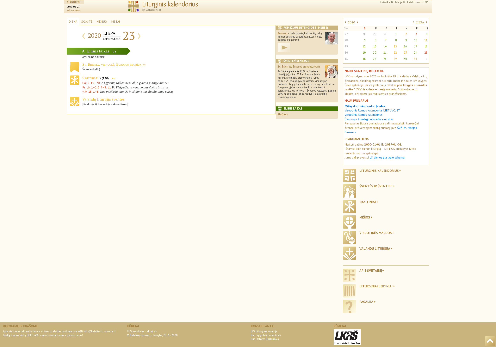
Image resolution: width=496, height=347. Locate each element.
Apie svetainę (370, 270)
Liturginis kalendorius (379, 170)
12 (364, 46)
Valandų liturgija (374, 248)
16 (405, 46)
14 (385, 46)
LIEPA (420, 22)
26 (364, 59)
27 (346, 34)
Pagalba (366, 301)
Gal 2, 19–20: (91, 83)
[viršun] (490, 341)
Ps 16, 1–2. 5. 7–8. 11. (96, 87)
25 (425, 52)
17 (415, 46)
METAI (115, 21)
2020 (351, 22)
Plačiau (282, 114)
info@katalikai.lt (94, 331)
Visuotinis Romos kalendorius (363, 115)
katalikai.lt (386, 2)
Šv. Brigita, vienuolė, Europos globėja (111, 64)
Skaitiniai (96, 77)
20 (374, 52)
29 (374, 34)
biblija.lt (400, 2)
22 (395, 52)
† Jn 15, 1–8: (91, 91)
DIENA (73, 21)
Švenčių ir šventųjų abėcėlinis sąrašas (369, 119)
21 (385, 52)
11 (425, 40)
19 (364, 52)
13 (374, 46)
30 (385, 34)
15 (395, 46)
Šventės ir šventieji (376, 186)
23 (405, 52)
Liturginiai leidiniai (376, 286)
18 (425, 46)
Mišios (364, 217)
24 (415, 52)
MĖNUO (101, 21)
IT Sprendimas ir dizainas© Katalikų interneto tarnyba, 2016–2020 (152, 333)
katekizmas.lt (415, 2)
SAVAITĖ (86, 21)
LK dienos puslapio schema (387, 157)
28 (364, 34)
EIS (426, 2)
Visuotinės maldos (375, 232)
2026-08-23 (73, 7)
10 (415, 40)
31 (346, 59)
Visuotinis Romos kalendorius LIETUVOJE (372, 110)
